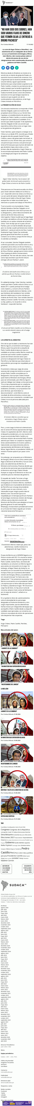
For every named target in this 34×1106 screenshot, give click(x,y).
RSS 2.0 (7, 1100)
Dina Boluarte (7, 834)
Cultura (15, 832)
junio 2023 (4, 980)
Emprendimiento (27, 837)
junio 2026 (4, 911)
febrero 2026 (5, 919)
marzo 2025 (4, 940)
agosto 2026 (4, 907)
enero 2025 (4, 944)
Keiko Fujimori (6, 845)
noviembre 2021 (5, 1016)
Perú (12, 852)
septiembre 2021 (6, 1020)
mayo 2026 (4, 913)
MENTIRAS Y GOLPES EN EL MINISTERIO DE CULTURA (14, 790)
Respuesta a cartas (6, 1086)
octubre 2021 (5, 1018)
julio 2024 (4, 955)
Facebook (4, 1091)
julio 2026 (4, 909)
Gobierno (9, 842)
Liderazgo (15, 845)
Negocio (13, 849)
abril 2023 (4, 984)
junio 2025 (4, 934)
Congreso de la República (20, 830)
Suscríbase (4, 1066)
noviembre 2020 (5, 1039)
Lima (19, 845)
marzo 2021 (4, 1031)
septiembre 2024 (6, 951)
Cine (24, 827)
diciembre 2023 (5, 968)
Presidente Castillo (14, 856)
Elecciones (28, 835)
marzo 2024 (4, 963)
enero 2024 (4, 967)
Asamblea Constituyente (8, 827)
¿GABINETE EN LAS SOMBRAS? (9, 711)
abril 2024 (4, 961)
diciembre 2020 (5, 1037)
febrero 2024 (5, 965)
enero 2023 (4, 989)
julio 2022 (4, 1001)
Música (8, 849)
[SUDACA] (7, 3)
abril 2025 (4, 938)
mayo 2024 (4, 959)
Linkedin (3, 1095)
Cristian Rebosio (9, 44)
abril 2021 (4, 1029)
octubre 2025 (5, 927)
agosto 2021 (4, 1022)
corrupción (4, 832)
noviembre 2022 (5, 993)
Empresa (3, 840)
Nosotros (4, 1064)
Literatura (23, 845)
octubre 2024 (5, 949)
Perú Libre (18, 853)
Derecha (27, 832)
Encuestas (9, 840)
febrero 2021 (5, 1033)
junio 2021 (4, 1026)
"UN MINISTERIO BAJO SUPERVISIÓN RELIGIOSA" (13, 666)
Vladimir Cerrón (7, 860)
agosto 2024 (4, 953)
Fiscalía (27, 840)
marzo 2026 (4, 917)
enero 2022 (4, 1012)
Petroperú (4, 626)
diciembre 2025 (5, 923)
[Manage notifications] (29, 1102)
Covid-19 (10, 832)
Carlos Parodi (18, 827)
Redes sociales (8, 858)
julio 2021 (4, 1024)
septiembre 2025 (6, 928)
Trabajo (21, 858)
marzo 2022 (4, 1008)
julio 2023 (4, 978)
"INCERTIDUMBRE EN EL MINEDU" (10, 684)
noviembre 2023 (5, 970)
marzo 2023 (4, 986)
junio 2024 (4, 957)
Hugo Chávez (5, 624)
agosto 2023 (4, 976)
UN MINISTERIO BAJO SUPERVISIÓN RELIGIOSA (13, 738)
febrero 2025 (5, 942)
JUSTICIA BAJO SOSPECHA (7, 816)
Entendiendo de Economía (18, 840)
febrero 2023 (5, 988)
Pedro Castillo (15, 624)
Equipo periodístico (7, 1053)
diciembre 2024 (5, 946)
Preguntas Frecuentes (7, 1062)
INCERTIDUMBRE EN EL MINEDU (9, 764)
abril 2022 (4, 1007)
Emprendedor (18, 837)
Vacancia (26, 858)
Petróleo (24, 624)
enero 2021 (4, 1035)
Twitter (3, 1093)
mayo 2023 (4, 982)
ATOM (11, 1100)
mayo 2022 (4, 1005)
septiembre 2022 (6, 997)
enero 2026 (4, 921)
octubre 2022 (5, 995)
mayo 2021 (4, 1028)
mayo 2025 (4, 936)
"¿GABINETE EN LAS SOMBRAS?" (9, 648)
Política (25, 853)
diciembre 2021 (5, 1014)
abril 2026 (4, 915)
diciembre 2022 (5, 991)
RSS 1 (3, 1100)
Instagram (4, 1097)
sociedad (15, 858)
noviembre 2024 (5, 947)
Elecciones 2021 (8, 837)
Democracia (21, 832)
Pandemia (18, 849)
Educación (22, 835)
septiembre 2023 (6, 974)
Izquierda (27, 843)
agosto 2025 (4, 930)
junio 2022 (4, 1003)
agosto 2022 (4, 999)
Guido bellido (19, 843)
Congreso (5, 829)
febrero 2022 (5, 1010)
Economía (16, 835)
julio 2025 (4, 932)
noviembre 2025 (5, 925)
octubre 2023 (5, 972)
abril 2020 (4, 1041)
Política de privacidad (7, 1060)
